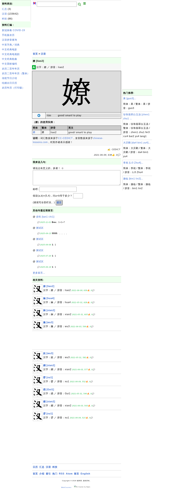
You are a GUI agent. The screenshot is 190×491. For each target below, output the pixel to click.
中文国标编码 (9, 63)
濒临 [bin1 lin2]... (133, 178)
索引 (48, 473)
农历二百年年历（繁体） (16, 73)
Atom (69, 473)
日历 (35, 467)
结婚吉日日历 (9, 83)
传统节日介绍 (9, 78)
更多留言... (39, 273)
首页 (35, 54)
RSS (61, 473)
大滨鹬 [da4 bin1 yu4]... (137, 142)
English (85, 473)
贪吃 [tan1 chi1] (45, 216)
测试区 (40, 228)
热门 (54, 473)
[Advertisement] (16, 135)
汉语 (4, 13)
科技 (4, 18)
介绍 (41, 473)
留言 (76, 473)
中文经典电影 (9, 49)
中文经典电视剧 (11, 54)
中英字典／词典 (11, 44)
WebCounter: (66, 487)
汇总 (4, 9)
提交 (59, 202)
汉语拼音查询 (9, 40)
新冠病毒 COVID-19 (13, 30)
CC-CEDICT (65, 138)
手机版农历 (8, 35)
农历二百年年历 (11, 68)
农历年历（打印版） (13, 87)
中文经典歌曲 (9, 59)
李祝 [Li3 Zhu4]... (133, 162)
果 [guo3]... (129, 98)
